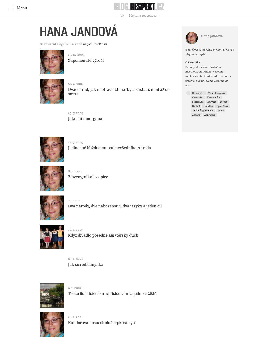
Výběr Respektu (217, 93)
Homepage (198, 93)
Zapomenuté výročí (86, 60)
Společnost (223, 106)
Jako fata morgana (85, 118)
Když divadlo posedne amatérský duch (103, 235)
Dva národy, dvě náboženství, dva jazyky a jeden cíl (115, 206)
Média (223, 101)
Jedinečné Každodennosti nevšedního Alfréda (109, 147)
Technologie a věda (203, 110)
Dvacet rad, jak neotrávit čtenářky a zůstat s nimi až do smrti (119, 92)
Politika (208, 106)
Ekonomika (213, 97)
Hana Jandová (212, 36)
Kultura (211, 101)
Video (220, 110)
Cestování (197, 97)
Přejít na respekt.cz (142, 16)
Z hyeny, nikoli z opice (88, 176)
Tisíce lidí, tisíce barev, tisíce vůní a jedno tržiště (112, 293)
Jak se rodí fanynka (85, 264)
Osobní (196, 106)
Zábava (196, 114)
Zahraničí (209, 114)
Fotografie (197, 101)
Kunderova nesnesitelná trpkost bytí (101, 322)
